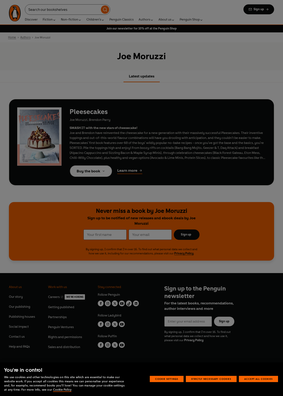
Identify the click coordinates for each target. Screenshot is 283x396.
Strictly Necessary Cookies (211, 378)
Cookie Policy (62, 389)
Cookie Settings (166, 378)
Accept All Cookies (258, 378)
